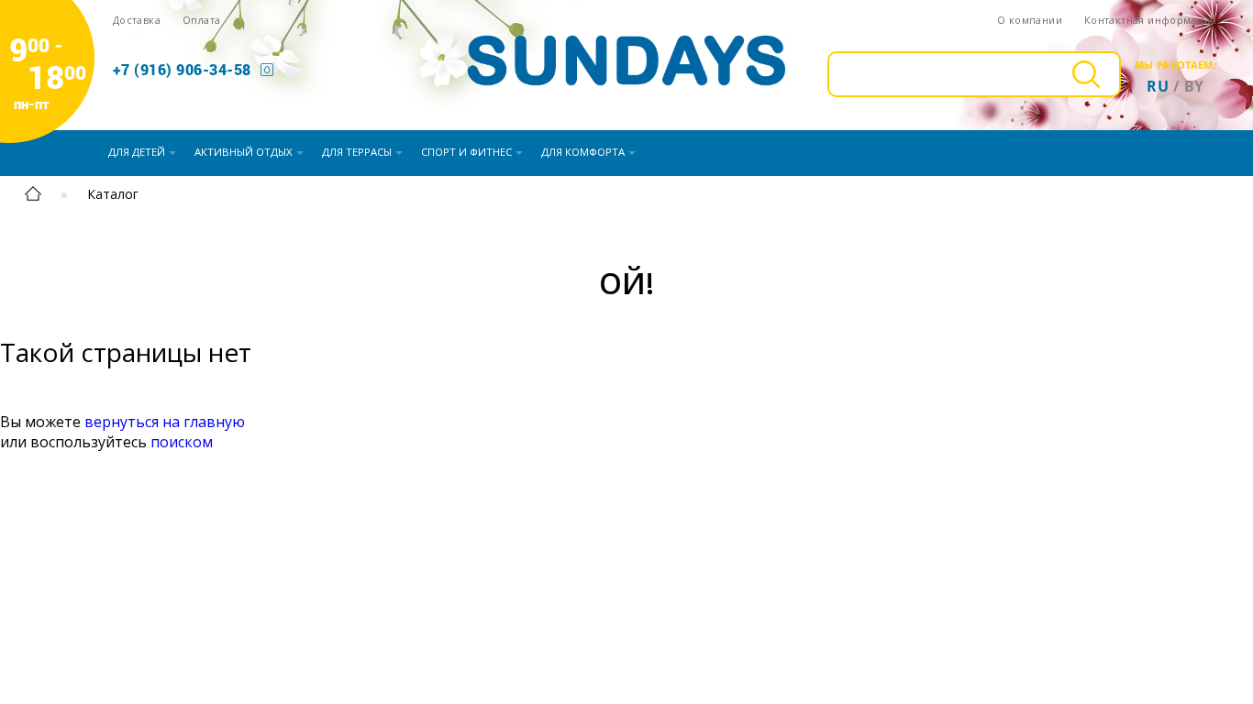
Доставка (137, 20)
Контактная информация (1150, 20)
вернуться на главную (164, 422)
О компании (1029, 20)
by (1194, 86)
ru (1158, 86)
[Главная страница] (33, 196)
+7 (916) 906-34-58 (182, 69)
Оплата (201, 20)
